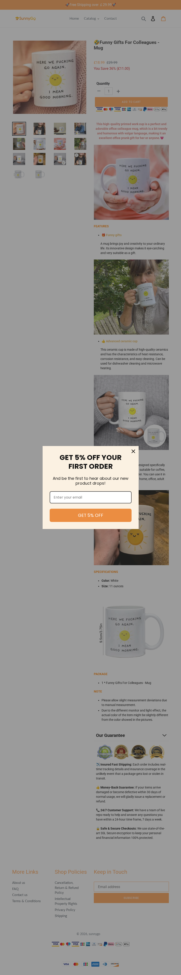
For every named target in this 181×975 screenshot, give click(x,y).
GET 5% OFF (90, 515)
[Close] (133, 451)
